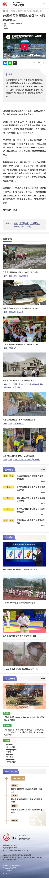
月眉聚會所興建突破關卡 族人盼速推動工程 (20, 345)
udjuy (6, 28)
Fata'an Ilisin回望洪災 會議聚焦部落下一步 (20, 669)
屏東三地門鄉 (18, 459)
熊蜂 (37, 223)
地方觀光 (22, 384)
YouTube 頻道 (7, 870)
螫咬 (22, 226)
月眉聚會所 (13, 348)
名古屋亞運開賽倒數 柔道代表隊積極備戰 (19, 635)
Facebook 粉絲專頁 (9, 868)
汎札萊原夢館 (18, 423)
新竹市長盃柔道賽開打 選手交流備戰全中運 (31, 488)
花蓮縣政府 (8, 387)
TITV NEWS (17, 2)
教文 (10, 276)
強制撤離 (28, 459)
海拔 (32, 223)
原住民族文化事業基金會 (11, 865)
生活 (21, 223)
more (14, 820)
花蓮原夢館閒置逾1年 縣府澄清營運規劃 (19, 420)
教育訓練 (12, 312)
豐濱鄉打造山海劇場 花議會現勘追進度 (18, 381)
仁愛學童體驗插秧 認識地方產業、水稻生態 (20, 272)
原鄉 (15, 223)
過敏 (28, 226)
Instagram (6, 873)
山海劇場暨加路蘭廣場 (35, 384)
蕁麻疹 (16, 226)
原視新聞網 (18, 5)
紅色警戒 (36, 459)
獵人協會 (20, 312)
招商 (10, 423)
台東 (26, 223)
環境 (15, 276)
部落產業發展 (23, 276)
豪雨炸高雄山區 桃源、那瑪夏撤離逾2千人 (20, 569)
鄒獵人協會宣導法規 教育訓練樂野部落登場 (20, 308)
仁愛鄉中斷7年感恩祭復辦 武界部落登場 (19, 602)
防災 (10, 459)
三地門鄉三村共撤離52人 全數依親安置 (19, 456)
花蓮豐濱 (16, 387)
